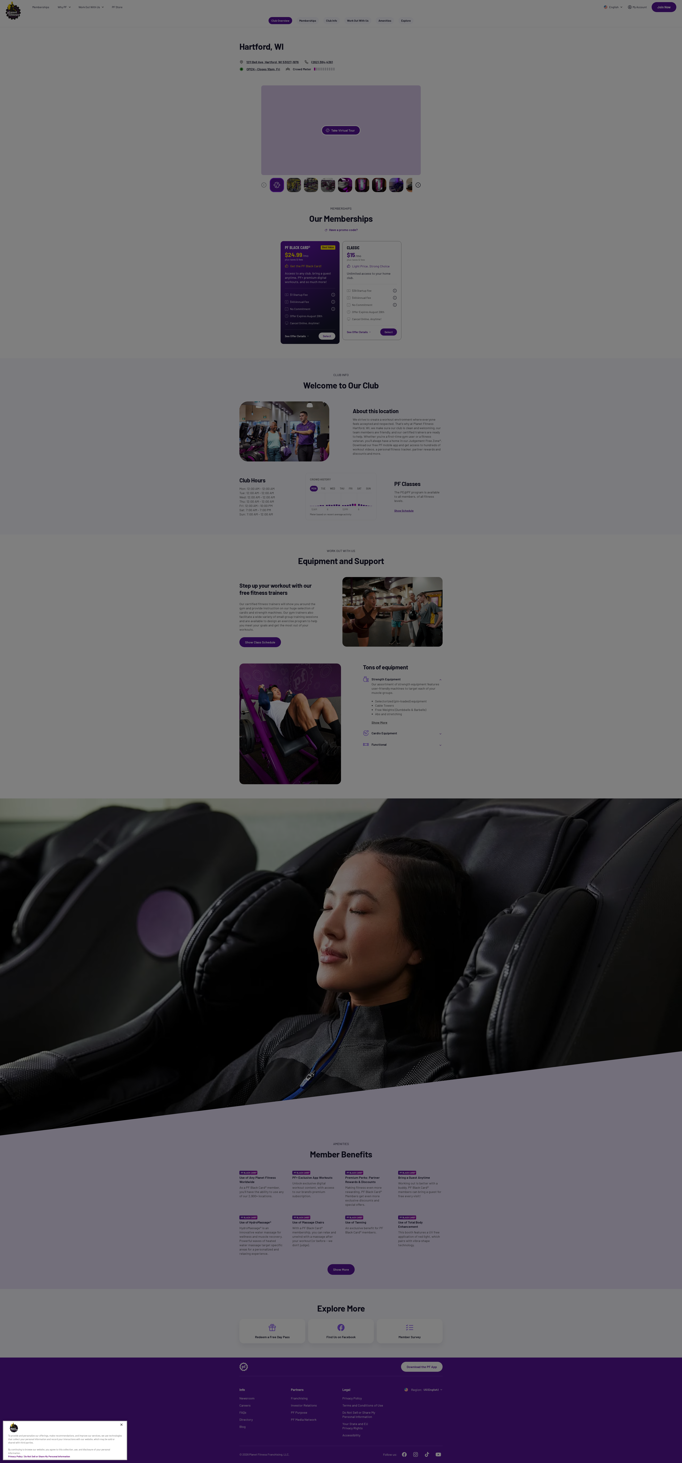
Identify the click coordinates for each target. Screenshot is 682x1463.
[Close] (121, 1425)
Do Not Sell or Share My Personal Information (47, 1456)
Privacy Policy (15, 1456)
